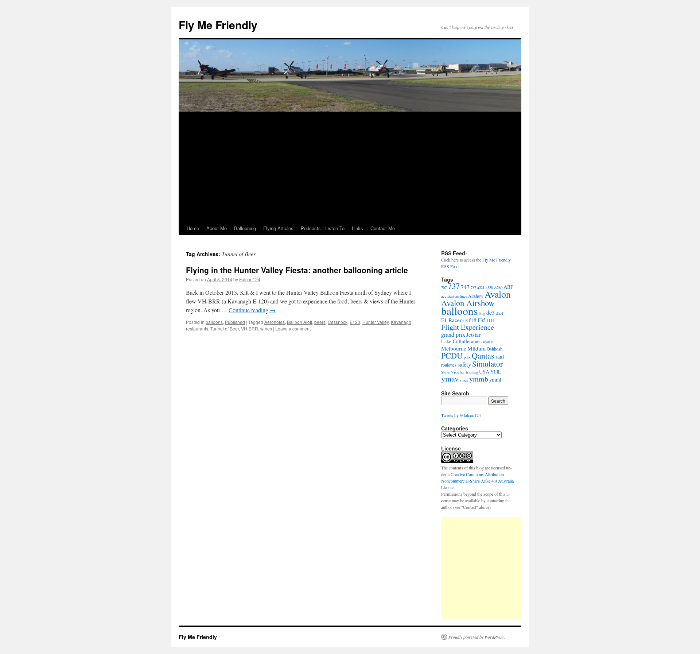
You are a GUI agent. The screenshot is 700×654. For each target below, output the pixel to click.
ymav (450, 378)
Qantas (483, 355)
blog (482, 313)
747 (465, 286)
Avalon (498, 294)
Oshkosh (494, 349)
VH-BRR (249, 328)
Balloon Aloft (299, 322)
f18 (473, 320)
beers (320, 322)
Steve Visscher (453, 372)
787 (473, 287)
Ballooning (245, 228)
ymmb (478, 379)
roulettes (448, 365)
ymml (495, 379)
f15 (465, 320)
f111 (491, 320)
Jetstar (473, 334)
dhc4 (499, 313)
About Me (216, 228)
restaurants (197, 328)
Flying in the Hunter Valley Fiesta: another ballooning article (297, 269)
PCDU (452, 355)
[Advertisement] (350, 167)
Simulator (487, 364)
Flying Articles (278, 228)
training (472, 372)
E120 (355, 322)
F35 (482, 320)
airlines (461, 296)
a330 (489, 287)
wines (266, 328)
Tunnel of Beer (224, 328)
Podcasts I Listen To (323, 228)
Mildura (476, 348)
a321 (481, 287)
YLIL (495, 372)
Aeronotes (274, 322)
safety (464, 364)
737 (454, 285)
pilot (467, 357)
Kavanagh (401, 322)
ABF (508, 286)
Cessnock (337, 322)
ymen (464, 380)
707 (444, 287)
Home (193, 228)
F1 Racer (451, 320)
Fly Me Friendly (218, 24)
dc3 (490, 313)
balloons (214, 322)
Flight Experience (467, 327)
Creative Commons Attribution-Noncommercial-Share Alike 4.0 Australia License (477, 480)
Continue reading (252, 310)
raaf (499, 356)
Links (357, 228)
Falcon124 (249, 279)
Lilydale (487, 341)
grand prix (453, 334)
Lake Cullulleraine (460, 341)
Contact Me (382, 228)
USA (484, 371)
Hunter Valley (375, 322)
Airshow (475, 296)
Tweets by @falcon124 (461, 415)
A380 (498, 287)
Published (235, 322)
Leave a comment (293, 328)
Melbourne (453, 348)
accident (447, 296)
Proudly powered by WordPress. (476, 637)
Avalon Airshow (468, 302)
